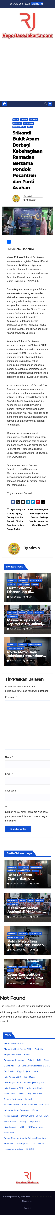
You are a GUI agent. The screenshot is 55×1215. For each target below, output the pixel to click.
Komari (35, 1110)
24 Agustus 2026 (19, 884)
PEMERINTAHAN (19, 127)
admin (30, 196)
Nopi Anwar (35, 1121)
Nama (9, 757)
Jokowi (21, 1093)
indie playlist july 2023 (34, 1082)
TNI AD (10, 970)
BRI (39, 1060)
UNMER (30, 1149)
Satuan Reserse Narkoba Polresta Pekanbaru (25, 1138)
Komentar (11, 697)
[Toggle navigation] (25, 104)
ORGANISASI (28, 123)
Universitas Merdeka (13, 1149)
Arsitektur (39, 1049)
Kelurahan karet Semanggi (16, 1110)
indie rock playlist (35, 1088)
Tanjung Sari (22, 1143)
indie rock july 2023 (13, 1088)
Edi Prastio (9, 1071)
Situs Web (10, 790)
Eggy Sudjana (23, 1071)
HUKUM (22, 612)
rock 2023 (9, 1132)
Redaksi (27, 1208)
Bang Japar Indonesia (14, 1060)
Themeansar (27, 1201)
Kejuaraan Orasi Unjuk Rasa (35, 1105)
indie (36, 1071)
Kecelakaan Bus (11, 1105)
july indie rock (35, 1093)
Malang (23, 1121)
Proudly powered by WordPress (17, 1197)
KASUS (30, 612)
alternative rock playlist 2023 (17, 1049)
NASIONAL (17, 123)
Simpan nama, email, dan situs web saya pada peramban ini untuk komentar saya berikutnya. (26, 816)
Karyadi (28, 1099)
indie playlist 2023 (12, 1082)
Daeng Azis (9, 1066)
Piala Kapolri (10, 1127)
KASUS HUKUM (35, 580)
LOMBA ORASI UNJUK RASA (34, 1116)
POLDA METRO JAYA (15, 648)
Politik (21, 1127)
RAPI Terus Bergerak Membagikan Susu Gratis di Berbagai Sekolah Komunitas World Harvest (38, 517)
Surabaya (8, 1143)
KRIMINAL (11, 584)
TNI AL (41, 1143)
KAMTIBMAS (23, 580)
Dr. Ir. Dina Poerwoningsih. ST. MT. (34, 1066)
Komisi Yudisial (11, 1116)
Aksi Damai (12, 612)
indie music (29, 1077)
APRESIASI (12, 580)
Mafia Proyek (10, 1121)
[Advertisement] (27, 71)
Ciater (47, 1060)
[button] (45, 103)
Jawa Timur (9, 1093)
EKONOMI (33, 119)
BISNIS (15, 119)
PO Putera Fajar (35, 1127)
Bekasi (31, 1060)
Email (9, 774)
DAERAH (24, 119)
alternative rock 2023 (14, 1043)
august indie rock (12, 1054)
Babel (26, 1054)
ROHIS (30, 127)
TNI (33, 1143)
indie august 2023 (12, 1077)
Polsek (35, 584)
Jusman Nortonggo (13, 1099)
